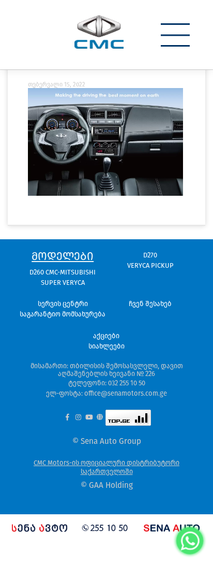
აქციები (106, 336)
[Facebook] (67, 418)
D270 (150, 255)
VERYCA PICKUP (150, 265)
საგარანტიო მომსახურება (62, 314)
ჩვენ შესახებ (150, 304)
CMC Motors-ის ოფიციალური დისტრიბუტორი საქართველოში (106, 467)
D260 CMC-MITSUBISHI (62, 272)
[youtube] (89, 418)
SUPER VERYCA (63, 282)
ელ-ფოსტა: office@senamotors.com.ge (106, 393)
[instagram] (78, 418)
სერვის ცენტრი (63, 304)
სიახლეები (106, 346)
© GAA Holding (107, 485)
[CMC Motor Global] (100, 418)
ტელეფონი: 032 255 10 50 (106, 383)
